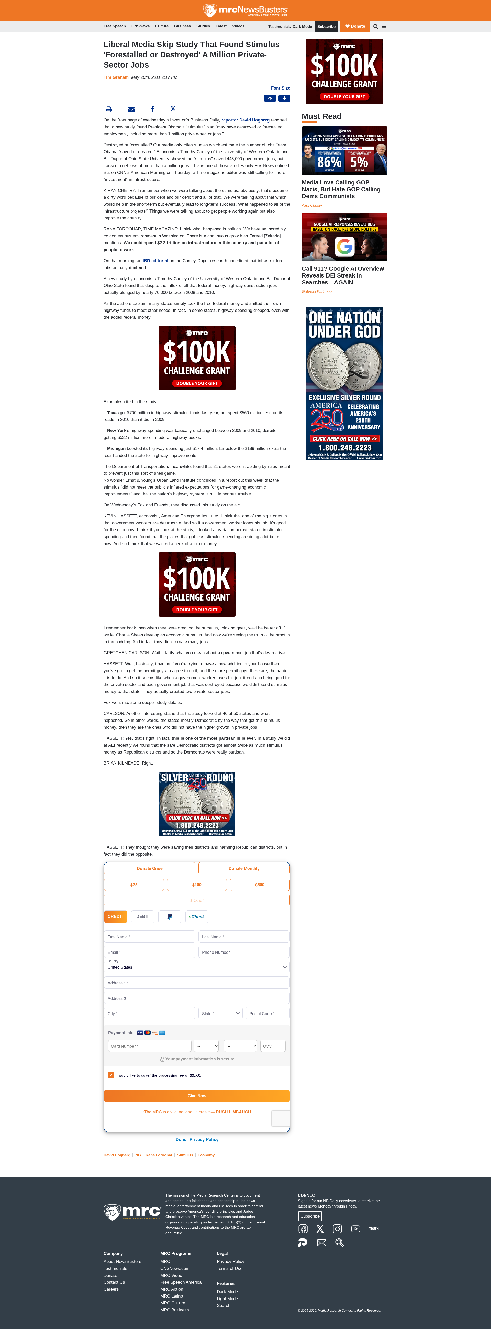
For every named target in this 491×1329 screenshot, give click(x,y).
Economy (206, 1155)
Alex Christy (312, 205)
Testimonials (279, 26)
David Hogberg (117, 1155)
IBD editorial (154, 260)
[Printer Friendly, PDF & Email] (131, 110)
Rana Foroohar (159, 1155)
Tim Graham (116, 77)
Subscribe (326, 26)
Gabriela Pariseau (317, 291)
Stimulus (185, 1155)
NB (138, 1155)
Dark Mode (302, 26)
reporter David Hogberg (245, 120)
